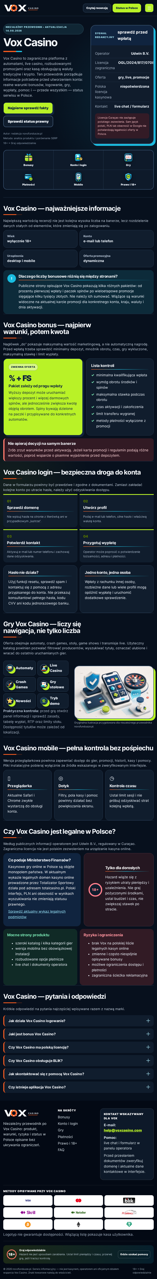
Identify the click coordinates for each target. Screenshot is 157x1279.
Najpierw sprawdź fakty (28, 108)
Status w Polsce (127, 8)
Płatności (65, 1137)
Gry (61, 1130)
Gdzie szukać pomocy (134, 1254)
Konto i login (68, 1124)
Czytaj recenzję (97, 8)
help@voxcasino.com (123, 1130)
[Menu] (149, 7)
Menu (149, 7)
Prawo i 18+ (67, 1143)
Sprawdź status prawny (28, 121)
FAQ (61, 1150)
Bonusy (64, 1117)
